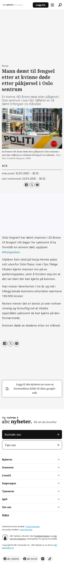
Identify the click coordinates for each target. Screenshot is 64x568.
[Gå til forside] (16, 4)
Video (5, 515)
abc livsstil (32, 558)
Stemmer (8, 467)
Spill (4, 499)
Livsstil (6, 475)
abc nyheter (13, 558)
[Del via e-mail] (37, 184)
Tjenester (8, 491)
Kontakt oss (13, 434)
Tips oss (10, 445)
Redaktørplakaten (42, 536)
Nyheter (7, 459)
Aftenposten (11, 252)
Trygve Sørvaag (33, 526)
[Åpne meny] (52, 5)
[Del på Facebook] (26, 184)
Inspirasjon (9, 483)
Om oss (6, 507)
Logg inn (40, 4)
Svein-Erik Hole (26, 529)
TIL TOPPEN (9, 417)
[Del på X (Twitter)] (31, 184)
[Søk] (60, 5)
